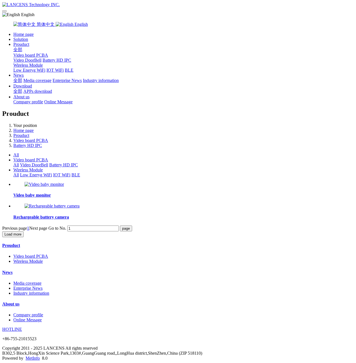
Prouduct (21, 44)
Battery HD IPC (57, 60)
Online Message (58, 101)
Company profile (28, 101)
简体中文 (46, 24)
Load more (12, 234)
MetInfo (33, 358)
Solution (20, 39)
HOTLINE (12, 329)
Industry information (101, 80)
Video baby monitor (32, 195)
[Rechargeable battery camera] (52, 206)
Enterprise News (67, 80)
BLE (69, 70)
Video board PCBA (30, 55)
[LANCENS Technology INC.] (178, 4)
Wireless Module (28, 65)
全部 (17, 49)
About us (21, 96)
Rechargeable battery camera (41, 217)
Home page (23, 34)
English (80, 24)
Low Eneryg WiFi (29, 70)
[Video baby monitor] (44, 184)
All (16, 154)
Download (22, 86)
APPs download (37, 91)
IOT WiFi (55, 70)
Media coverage (37, 80)
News (18, 75)
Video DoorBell (27, 60)
